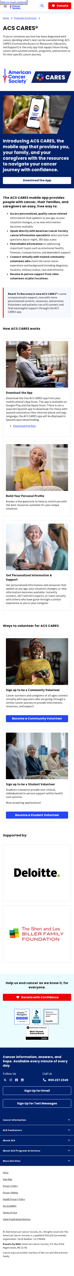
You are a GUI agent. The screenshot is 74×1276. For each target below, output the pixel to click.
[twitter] (5, 1080)
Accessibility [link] (10, 1205)
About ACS (9, 1140)
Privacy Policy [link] (10, 1186)
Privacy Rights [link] (10, 1192)
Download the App (24, 426)
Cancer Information (14, 1119)
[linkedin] (22, 1080)
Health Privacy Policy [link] (14, 1199)
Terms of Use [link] (10, 1212)
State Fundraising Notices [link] (17, 1219)
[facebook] (16, 1080)
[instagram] (11, 1080)
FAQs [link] (5, 1172)
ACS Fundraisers (12, 1130)
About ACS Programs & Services (21, 1150)
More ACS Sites (11, 1161)
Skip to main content (14, 2)
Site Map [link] (7, 1179)
